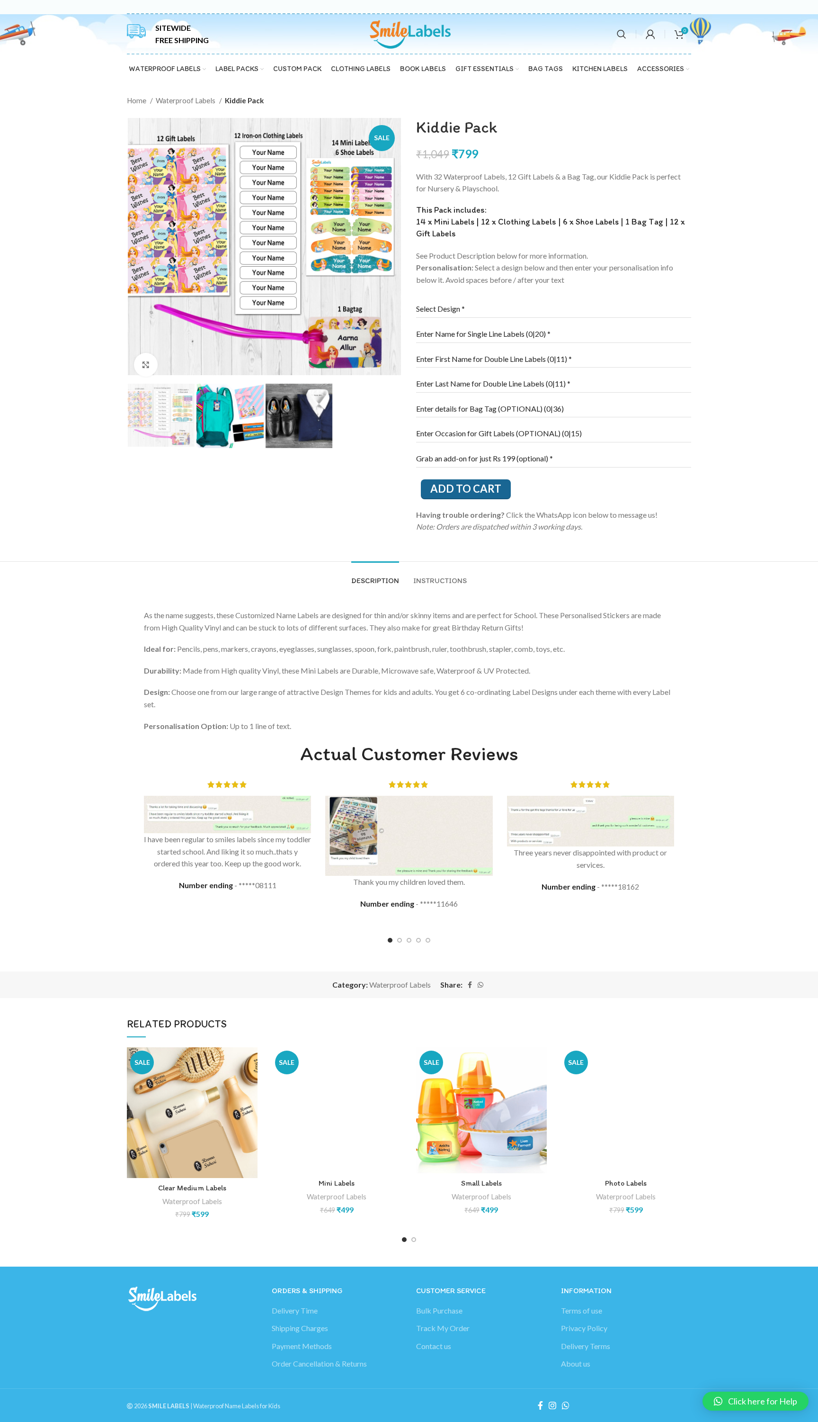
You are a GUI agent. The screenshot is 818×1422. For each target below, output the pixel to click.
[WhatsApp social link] (480, 985)
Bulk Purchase (439, 1310)
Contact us (433, 1345)
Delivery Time (295, 1310)
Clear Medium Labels (192, 1187)
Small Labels (481, 1183)
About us (575, 1363)
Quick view (250, 1084)
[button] (250, 1062)
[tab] (553, 309)
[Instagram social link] (552, 1405)
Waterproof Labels (186, 100)
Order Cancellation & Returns (319, 1363)
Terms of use (581, 1310)
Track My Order (443, 1327)
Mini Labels (337, 1183)
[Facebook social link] (470, 985)
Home (137, 100)
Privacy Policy (584, 1327)
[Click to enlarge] (146, 365)
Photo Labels (626, 1183)
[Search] (621, 34)
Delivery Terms (585, 1345)
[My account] (650, 34)
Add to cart (465, 488)
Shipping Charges (300, 1327)
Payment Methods (302, 1345)
